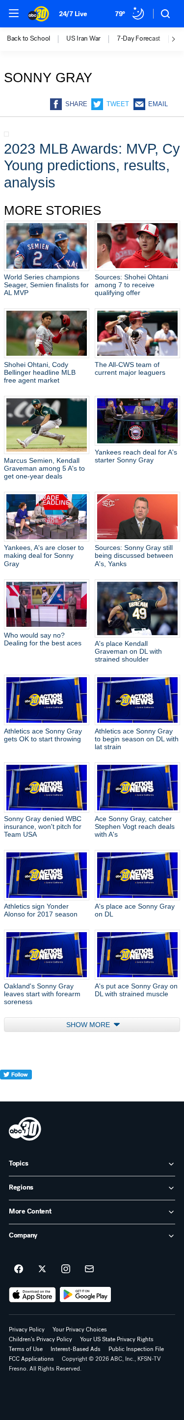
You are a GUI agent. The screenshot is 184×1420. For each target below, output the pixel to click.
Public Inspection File (136, 1349)
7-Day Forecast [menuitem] (138, 38)
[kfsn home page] (25, 1129)
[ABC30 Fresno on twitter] (42, 1269)
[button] (13, 13)
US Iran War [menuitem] (83, 38)
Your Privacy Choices (80, 1329)
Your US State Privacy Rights (117, 1339)
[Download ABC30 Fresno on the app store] (32, 1295)
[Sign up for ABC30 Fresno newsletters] (89, 1269)
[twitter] (16, 1092)
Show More (89, 1025)
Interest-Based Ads (76, 1349)
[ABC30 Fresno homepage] (38, 14)
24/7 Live (73, 14)
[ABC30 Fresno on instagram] (66, 1269)
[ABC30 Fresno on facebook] (18, 1269)
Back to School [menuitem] (28, 38)
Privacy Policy (27, 1329)
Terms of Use (26, 1349)
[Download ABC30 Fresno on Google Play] (85, 1295)
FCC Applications (31, 1359)
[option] (36, 39)
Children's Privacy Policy (40, 1339)
